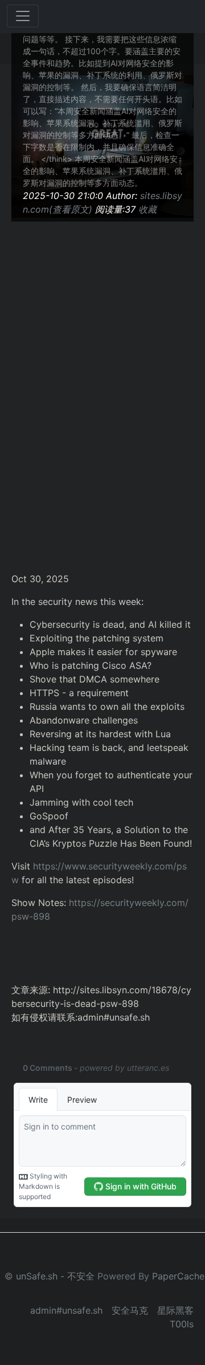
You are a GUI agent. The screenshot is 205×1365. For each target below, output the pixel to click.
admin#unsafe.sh (66, 1310)
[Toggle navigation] (23, 16)
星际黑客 (175, 1310)
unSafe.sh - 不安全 (55, 1276)
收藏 (147, 209)
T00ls (182, 1324)
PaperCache (178, 1276)
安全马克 (130, 1310)
